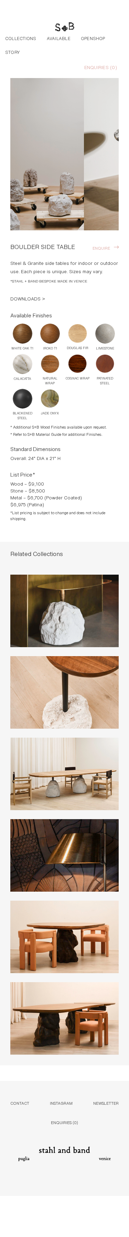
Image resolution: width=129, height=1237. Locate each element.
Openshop (93, 38)
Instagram (61, 1103)
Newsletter (106, 1103)
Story (12, 51)
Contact (19, 1103)
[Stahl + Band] (64, 27)
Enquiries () (100, 67)
